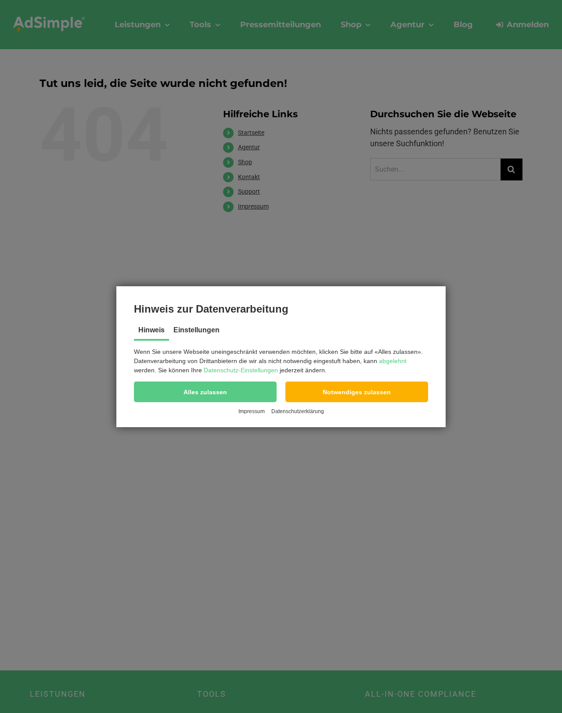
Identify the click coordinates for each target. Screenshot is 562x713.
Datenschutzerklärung (297, 411)
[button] (205, 392)
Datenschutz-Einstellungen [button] (241, 370)
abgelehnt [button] (393, 360)
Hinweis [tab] (151, 330)
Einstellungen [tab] (196, 330)
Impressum (251, 411)
